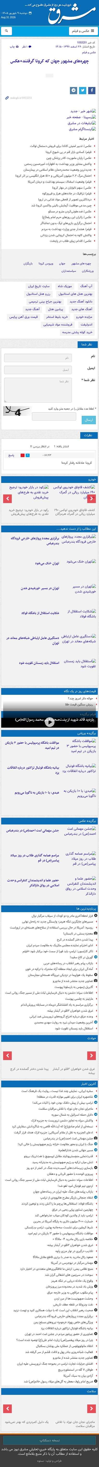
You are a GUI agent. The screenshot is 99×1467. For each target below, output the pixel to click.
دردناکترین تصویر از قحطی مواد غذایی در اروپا (65, 199)
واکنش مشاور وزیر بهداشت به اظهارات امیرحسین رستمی (58, 164)
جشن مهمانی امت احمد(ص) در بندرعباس (32, 830)
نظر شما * (88, 380)
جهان (62, 263)
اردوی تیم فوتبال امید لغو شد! (75, 1186)
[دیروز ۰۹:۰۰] (49, 722)
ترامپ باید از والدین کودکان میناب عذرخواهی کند (64, 1215)
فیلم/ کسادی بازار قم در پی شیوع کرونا (69, 152)
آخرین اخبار (88, 1083)
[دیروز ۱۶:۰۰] (78, 862)
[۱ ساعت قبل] (72, 1407)
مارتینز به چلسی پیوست (79, 999)
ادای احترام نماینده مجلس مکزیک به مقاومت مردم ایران (59, 945)
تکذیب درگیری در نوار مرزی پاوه (74, 1251)
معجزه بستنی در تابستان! (78, 933)
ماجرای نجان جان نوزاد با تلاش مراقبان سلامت (65, 1109)
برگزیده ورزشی (86, 733)
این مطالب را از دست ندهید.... (76, 528)
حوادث (91, 1038)
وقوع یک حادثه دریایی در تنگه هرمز (72, 1281)
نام (93, 356)
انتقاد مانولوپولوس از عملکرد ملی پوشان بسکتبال (64, 1346)
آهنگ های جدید (81, 309)
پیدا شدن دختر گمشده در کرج (75, 939)
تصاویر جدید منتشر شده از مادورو (73, 981)
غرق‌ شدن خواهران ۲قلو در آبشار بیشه (70, 1011)
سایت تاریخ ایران (39, 286)
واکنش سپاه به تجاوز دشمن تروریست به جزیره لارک (62, 1120)
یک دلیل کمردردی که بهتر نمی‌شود (27, 1422)
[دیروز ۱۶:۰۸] (26, 1054)
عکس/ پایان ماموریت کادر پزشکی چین (69, 158)
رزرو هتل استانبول (38, 293)
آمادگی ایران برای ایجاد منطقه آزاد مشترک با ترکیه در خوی (59, 969)
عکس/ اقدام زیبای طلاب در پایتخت (71, 241)
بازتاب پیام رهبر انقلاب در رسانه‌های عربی (68, 963)
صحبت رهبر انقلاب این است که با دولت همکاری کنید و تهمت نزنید (53, 1310)
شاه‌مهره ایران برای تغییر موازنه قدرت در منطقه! (65, 1097)
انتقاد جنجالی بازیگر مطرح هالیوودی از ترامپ (66, 1197)
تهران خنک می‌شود (47, 563)
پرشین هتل (55, 309)
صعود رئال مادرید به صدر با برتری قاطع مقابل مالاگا (63, 1257)
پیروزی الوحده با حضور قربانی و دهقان (70, 1174)
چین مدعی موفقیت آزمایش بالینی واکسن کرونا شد (61, 205)
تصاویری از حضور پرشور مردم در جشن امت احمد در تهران (59, 1334)
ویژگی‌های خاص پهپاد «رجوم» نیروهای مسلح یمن (63, 1322)
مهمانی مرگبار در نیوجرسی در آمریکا (72, 1263)
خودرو (92, 479)
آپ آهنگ (86, 286)
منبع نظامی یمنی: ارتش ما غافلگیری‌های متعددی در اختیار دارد (56, 1269)
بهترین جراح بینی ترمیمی (45, 301)
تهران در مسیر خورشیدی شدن (40, 588)
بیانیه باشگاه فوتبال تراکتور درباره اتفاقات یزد (33, 770)
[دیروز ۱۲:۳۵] (78, 595)
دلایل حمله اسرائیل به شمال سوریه (72, 1115)
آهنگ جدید (32, 309)
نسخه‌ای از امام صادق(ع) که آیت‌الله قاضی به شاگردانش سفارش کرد (52, 1126)
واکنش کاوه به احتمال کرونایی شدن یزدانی (66, 235)
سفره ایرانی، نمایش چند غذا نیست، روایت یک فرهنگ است (57, 1091)
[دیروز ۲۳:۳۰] (78, 837)
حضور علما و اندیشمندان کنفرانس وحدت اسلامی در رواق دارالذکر (33, 883)
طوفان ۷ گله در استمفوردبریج (75, 1370)
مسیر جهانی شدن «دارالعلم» (75, 1150)
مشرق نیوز (62, 12)
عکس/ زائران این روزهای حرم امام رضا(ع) (67, 217)
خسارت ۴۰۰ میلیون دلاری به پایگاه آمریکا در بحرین (63, 1221)
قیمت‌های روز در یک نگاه (80, 691)
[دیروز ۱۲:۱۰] (78, 620)
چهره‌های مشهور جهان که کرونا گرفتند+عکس (49, 61)
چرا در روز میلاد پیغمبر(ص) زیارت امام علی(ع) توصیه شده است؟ (54, 1340)
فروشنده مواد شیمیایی (57, 324)
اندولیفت (86, 324)
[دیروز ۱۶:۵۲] (78, 800)
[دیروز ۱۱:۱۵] (78, 645)
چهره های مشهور (81, 263)
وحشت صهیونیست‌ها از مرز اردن (73, 1298)
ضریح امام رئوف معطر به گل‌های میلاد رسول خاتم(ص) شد (58, 1381)
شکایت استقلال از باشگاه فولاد (40, 613)
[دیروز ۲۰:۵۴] (72, 1054)
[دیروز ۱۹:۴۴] (78, 775)
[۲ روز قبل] (72, 495)
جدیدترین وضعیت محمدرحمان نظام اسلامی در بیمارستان (58, 170)
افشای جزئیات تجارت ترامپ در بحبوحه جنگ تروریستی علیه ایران (55, 1364)
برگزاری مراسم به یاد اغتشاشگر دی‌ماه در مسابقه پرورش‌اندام (57, 1005)
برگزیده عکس (87, 820)
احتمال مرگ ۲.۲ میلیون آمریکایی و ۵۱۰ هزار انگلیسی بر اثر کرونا (53, 176)
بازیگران (28, 263)
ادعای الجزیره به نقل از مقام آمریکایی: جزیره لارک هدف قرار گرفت (53, 1132)
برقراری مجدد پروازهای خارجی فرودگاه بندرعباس (35, 541)
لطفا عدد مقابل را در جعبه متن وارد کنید (72, 409)
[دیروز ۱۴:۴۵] (78, 570)
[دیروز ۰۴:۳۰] (26, 1407)
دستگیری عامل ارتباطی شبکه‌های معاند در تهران (32, 640)
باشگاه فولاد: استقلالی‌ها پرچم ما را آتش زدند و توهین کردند (57, 1203)
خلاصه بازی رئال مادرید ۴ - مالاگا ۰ (73, 1239)
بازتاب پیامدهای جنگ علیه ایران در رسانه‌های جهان (63, 1191)
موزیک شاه (65, 286)
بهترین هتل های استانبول (75, 293)
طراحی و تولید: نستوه (49, 1461)
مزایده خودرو (84, 316)
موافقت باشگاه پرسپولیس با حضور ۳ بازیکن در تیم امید (32, 745)
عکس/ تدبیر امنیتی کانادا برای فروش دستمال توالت (61, 146)
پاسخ (11, 455)
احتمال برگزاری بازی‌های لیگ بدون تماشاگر (66, 223)
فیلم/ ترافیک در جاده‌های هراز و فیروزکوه (67, 193)
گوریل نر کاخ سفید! (81, 957)
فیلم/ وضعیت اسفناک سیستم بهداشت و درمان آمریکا (60, 182)
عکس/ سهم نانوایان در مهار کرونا (72, 188)
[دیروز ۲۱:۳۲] (78, 750)
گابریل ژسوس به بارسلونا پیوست (74, 987)
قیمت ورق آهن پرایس (23, 316)
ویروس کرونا (46, 263)
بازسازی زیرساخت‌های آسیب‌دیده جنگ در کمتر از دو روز (59, 1168)
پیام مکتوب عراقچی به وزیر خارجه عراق (70, 1292)
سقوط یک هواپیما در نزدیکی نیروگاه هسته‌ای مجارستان (60, 975)
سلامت (91, 1391)
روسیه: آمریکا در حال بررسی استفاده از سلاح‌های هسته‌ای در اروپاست (51, 927)
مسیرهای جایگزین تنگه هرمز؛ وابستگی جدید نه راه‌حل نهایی (57, 921)
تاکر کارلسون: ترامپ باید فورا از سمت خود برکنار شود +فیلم (58, 951)
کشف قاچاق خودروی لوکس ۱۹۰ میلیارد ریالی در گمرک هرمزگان (74, 512)
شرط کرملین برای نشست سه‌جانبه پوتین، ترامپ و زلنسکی (59, 1227)
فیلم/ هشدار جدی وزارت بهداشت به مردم (67, 229)
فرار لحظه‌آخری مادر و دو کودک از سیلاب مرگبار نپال (62, 916)
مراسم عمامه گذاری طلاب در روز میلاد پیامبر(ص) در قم (34, 858)
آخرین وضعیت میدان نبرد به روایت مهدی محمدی (63, 1022)
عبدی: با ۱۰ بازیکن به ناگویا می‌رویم (37, 792)
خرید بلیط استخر (57, 316)
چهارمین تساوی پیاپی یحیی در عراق (72, 1209)
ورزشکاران (87, 271)
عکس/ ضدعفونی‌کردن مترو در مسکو (70, 211)
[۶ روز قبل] (26, 495)
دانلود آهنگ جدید (81, 301)
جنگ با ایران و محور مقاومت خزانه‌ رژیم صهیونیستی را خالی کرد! (55, 1144)
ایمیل (91, 368)
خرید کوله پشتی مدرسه (77, 332)
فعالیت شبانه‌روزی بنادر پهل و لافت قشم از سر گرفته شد (59, 1352)
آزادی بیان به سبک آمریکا (78, 1376)
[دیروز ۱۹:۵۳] (78, 545)
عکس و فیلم (81, 31)
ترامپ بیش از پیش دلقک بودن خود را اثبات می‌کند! (62, 1103)
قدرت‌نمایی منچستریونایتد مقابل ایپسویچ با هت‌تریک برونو (58, 1156)
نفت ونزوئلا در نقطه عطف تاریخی (73, 1304)
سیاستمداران (69, 271)
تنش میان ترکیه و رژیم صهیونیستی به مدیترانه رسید (62, 1162)
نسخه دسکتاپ (50, 1440)
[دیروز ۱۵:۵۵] (78, 887)
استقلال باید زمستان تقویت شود (39, 663)
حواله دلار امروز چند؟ (80, 698)
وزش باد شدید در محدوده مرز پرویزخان (69, 1286)
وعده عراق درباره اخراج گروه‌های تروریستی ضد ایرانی (61, 1016)
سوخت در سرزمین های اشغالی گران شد (69, 1275)
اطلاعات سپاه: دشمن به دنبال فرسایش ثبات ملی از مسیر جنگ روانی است (49, 993)
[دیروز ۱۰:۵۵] (78, 670)
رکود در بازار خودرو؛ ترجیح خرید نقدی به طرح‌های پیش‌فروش (29, 512)
